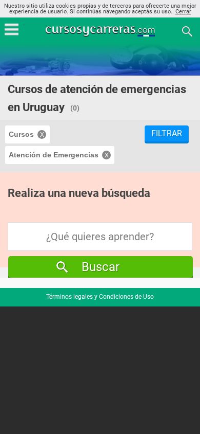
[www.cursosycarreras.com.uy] (101, 31)
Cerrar (183, 11)
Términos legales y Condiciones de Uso (100, 296)
